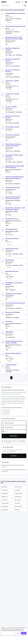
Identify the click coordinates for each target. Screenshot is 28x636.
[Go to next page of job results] (16, 377)
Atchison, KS (4, 486)
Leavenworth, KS (6, 411)
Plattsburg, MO (5, 503)
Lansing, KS (17, 490)
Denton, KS (17, 509)
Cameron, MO (5, 493)
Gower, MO (17, 503)
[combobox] (14, 423)
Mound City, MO (18, 493)
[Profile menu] (22, 2)
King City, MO (5, 506)
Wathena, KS (4, 496)
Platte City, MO (18, 486)
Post (18, 1)
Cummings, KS (5, 509)
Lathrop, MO (4, 499)
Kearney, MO (5, 490)
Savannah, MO (18, 496)
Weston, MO (18, 499)
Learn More (17, 633)
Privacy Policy (8, 441)
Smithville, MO (6, 413)
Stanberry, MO (18, 506)
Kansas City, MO (6, 409)
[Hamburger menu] (26, 2)
